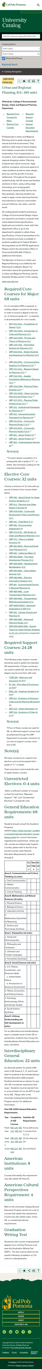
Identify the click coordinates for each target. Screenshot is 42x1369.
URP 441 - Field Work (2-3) (21, 522)
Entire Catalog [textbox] (8, 49)
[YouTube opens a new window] (17, 1332)
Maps (21, 1316)
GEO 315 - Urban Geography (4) (23, 709)
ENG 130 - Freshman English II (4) (24, 691)
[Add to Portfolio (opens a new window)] (24, 81)
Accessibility (24, 1352)
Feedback (5, 1352)
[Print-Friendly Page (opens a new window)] (33, 81)
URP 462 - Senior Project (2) (21, 439)
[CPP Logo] (17, 1302)
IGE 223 (14, 1149)
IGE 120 (14, 1128)
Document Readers (34, 1352)
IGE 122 (18, 1131)
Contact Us (21, 1324)
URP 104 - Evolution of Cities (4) (23, 712)
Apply (21, 1312)
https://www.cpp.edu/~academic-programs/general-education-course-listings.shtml (22, 833)
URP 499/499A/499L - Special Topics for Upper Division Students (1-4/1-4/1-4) (24, 629)
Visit (21, 1320)
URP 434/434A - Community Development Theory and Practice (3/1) (24, 514)
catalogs (13, 1362)
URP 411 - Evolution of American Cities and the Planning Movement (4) (24, 701)
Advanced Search (10, 64)
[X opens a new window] (30, 1332)
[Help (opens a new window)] (38, 81)
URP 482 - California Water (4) (22, 553)
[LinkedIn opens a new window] (11, 1332)
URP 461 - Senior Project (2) (21, 435)
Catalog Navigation (13, 71)
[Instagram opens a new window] (4, 1332)
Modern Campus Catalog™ (25, 1365)
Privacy (14, 1352)
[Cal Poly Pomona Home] (14, 4)
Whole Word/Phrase (14, 58)
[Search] (38, 54)
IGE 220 (14, 1138)
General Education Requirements (32, 127)
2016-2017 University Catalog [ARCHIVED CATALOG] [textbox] (20, 36)
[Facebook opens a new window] (23, 1332)
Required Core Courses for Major (13, 117)
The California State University (21, 1347)
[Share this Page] (29, 81)
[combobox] (21, 36)
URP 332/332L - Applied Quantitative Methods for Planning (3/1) (24, 379)
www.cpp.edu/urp (10, 281)
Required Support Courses (30, 117)
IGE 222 (18, 1142)
